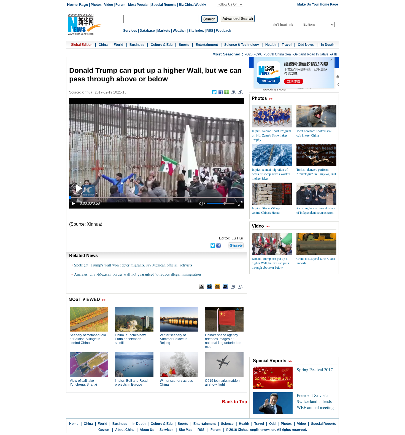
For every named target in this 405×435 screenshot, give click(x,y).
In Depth (139, 424)
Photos (96, 5)
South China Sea (278, 54)
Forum (120, 5)
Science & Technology (241, 45)
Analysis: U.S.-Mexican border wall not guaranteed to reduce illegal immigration (137, 274)
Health (270, 45)
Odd (272, 424)
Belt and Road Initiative (311, 54)
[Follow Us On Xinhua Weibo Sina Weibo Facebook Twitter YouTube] (229, 4)
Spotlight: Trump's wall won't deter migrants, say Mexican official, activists (133, 265)
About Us (147, 430)
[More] (226, 92)
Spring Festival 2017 (315, 369)
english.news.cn (262, 430)
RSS (209, 31)
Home (74, 424)
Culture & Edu (161, 45)
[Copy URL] (225, 286)
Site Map (185, 430)
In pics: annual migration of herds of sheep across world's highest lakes (271, 173)
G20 (249, 54)
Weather (179, 31)
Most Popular (138, 5)
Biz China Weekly (192, 5)
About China (124, 430)
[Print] (217, 286)
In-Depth (327, 45)
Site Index (196, 31)
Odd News (306, 45)
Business (136, 45)
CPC (259, 54)
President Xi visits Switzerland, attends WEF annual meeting (315, 401)
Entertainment (207, 45)
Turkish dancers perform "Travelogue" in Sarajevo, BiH (316, 171)
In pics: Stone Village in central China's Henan (267, 210)
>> (270, 98)
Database (147, 31)
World (118, 45)
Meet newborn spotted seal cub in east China (313, 133)
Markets (163, 31)
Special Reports (163, 5)
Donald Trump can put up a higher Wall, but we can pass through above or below (270, 262)
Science (227, 424)
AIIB (334, 54)
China (103, 45)
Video (108, 5)
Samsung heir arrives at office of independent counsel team (315, 210)
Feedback (223, 31)
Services (130, 31)
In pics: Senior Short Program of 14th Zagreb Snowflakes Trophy (271, 135)
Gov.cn (103, 430)
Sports (184, 45)
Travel (286, 45)
